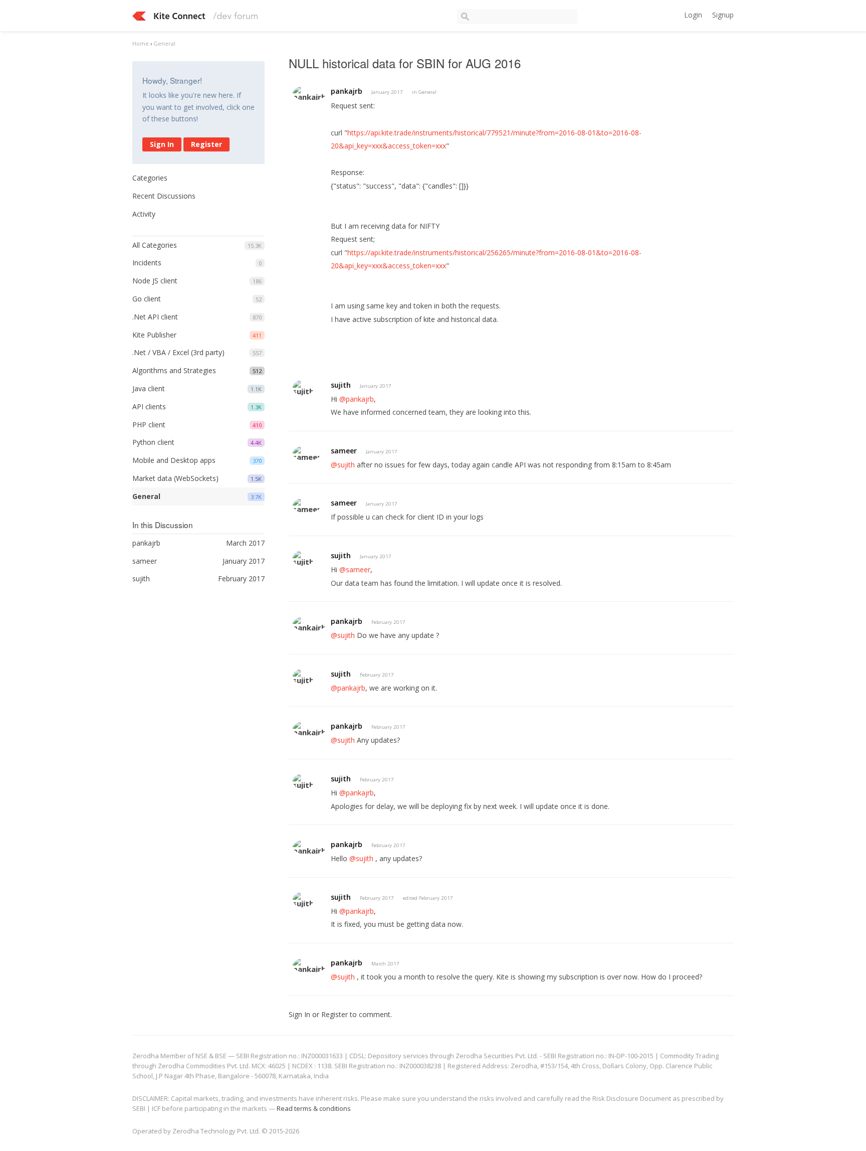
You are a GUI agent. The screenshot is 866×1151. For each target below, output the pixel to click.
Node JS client (154, 280)
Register (206, 144)
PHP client (148, 424)
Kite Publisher (154, 335)
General (146, 496)
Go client (146, 298)
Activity (143, 214)
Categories (149, 178)
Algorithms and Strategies (174, 370)
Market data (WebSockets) (175, 478)
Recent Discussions (163, 196)
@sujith (343, 464)
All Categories (154, 245)
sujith (341, 385)
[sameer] (307, 453)
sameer (344, 450)
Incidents (146, 262)
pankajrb (346, 91)
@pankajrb (356, 399)
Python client (153, 442)
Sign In (162, 144)
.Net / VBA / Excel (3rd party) (178, 352)
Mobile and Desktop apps (173, 460)
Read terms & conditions (314, 1108)
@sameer (354, 569)
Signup (723, 15)
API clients (149, 406)
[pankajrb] (309, 93)
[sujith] (303, 387)
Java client (148, 388)
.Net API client (155, 316)
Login (693, 15)
